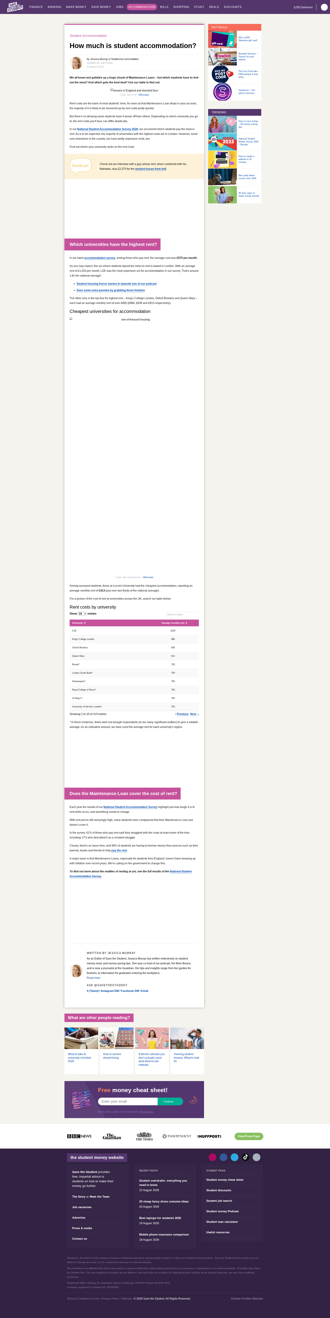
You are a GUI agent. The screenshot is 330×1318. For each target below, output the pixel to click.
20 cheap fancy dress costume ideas (164, 1201)
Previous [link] (183, 714)
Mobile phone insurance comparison (164, 1234)
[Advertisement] (134, 211)
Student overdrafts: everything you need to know (163, 1183)
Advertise (78, 1217)
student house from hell (150, 168)
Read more (93, 977)
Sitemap (126, 1298)
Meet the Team (99, 1196)
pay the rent (119, 850)
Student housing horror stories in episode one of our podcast (116, 283)
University (77, 623)
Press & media (82, 1228)
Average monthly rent (173, 623)
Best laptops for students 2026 (160, 1218)
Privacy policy (147, 1112)
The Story (78, 1196)
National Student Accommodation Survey (130, 807)
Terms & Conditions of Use (83, 1298)
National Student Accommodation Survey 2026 (107, 129)
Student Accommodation (88, 36)
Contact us (79, 1238)
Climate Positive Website (247, 1298)
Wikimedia (144, 95)
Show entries (83, 613)
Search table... (176, 614)
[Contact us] (256, 1157)
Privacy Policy (110, 1298)
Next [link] (193, 714)
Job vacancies (81, 1207)
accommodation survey (99, 257)
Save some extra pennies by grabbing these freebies (110, 290)
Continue (168, 1101)
